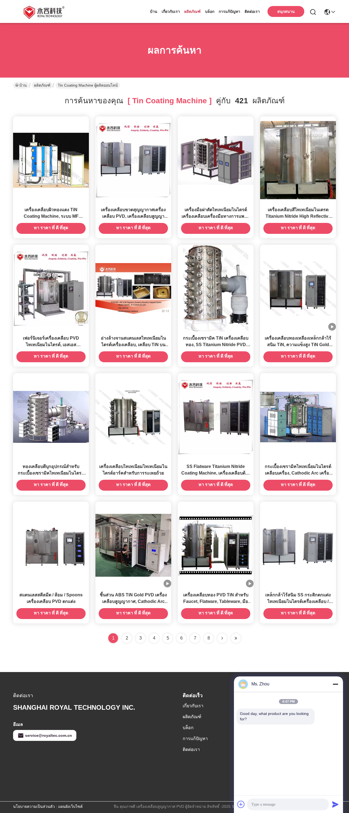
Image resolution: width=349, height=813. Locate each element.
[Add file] (241, 804)
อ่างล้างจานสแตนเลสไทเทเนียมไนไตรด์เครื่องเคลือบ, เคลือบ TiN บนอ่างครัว (133, 345)
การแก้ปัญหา (229, 11)
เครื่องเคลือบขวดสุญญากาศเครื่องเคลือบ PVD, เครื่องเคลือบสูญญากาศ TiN (133, 216)
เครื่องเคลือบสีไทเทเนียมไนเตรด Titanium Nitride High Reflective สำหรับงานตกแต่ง (298, 216)
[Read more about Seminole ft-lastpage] (236, 638)
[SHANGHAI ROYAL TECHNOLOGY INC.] (43, 11)
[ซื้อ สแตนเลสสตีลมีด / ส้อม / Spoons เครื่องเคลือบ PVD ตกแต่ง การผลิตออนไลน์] (51, 545)
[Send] (335, 804)
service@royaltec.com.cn (48, 735)
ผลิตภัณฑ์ (192, 11)
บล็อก (209, 11)
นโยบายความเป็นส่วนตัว (34, 806)
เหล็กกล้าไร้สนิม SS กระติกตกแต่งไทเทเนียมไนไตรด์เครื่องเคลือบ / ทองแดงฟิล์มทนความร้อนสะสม (298, 601)
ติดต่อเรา (252, 11)
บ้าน (153, 11)
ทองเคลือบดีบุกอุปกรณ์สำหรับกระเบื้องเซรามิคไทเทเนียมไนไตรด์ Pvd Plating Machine (51, 473)
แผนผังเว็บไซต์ (70, 806)
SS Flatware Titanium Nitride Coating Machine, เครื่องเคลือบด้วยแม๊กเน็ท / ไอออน (215, 473)
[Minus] (335, 684)
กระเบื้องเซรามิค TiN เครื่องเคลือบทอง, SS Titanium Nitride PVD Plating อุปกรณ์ (215, 345)
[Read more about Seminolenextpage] (222, 638)
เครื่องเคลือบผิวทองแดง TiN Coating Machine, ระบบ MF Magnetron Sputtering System (51, 216)
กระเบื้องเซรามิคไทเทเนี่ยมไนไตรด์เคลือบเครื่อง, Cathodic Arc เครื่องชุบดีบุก (298, 473)
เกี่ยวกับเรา (171, 11)
